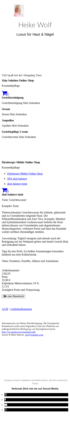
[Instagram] (5, 394)
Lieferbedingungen (21, 309)
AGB (5, 309)
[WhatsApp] (5, 409)
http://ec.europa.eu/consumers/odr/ (19, 332)
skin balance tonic (17, 183)
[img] (35, 10)
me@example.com (34, 334)
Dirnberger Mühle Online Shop (25, 173)
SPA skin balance (17, 178)
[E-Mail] (5, 404)
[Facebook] (5, 399)
